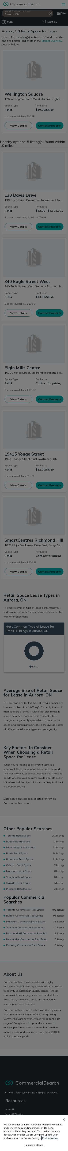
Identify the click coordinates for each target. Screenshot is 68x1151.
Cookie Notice (50, 1138)
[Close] (64, 1119)
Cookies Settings (34, 1145)
